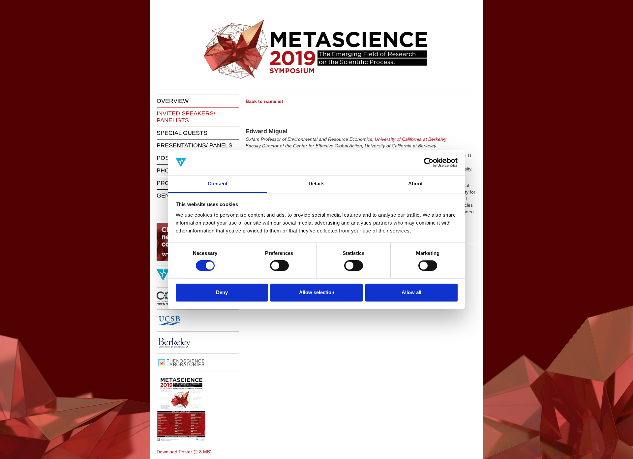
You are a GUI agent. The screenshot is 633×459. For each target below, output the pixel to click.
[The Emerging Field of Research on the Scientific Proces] (316, 49)
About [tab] (415, 183)
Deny (222, 292)
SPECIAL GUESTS (182, 133)
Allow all (411, 292)
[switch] (279, 265)
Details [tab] (317, 183)
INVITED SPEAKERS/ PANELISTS (186, 117)
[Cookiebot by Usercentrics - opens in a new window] (429, 163)
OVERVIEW (173, 101)
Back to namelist (264, 101)
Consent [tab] (217, 183)
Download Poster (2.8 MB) (184, 451)
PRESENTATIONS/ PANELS (194, 145)
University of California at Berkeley (410, 139)
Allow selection (316, 292)
